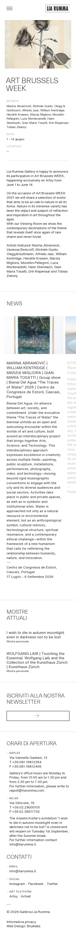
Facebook (35, 884)
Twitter (52, 884)
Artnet (26, 896)
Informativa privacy (21, 922)
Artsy (13, 896)
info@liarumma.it (22, 871)
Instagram (17, 884)
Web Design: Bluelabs (23, 926)
